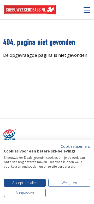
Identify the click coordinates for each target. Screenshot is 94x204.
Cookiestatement (75, 146)
